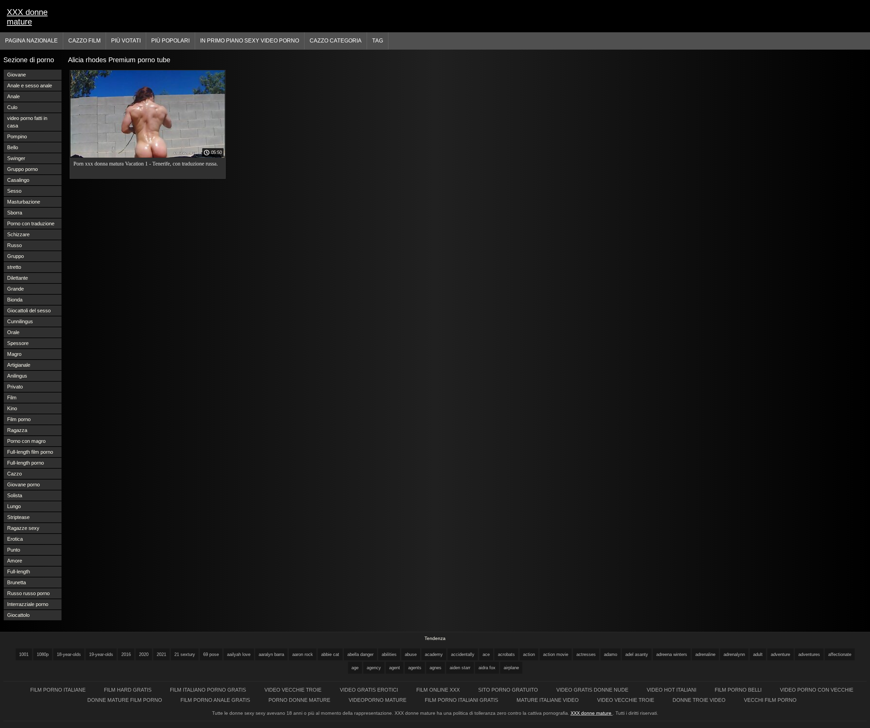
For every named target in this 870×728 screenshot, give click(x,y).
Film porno (19, 419)
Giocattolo (18, 615)
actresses (586, 654)
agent (394, 667)
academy (434, 654)
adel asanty (636, 654)
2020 (144, 654)
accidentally (462, 654)
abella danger (360, 654)
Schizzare (18, 234)
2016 (126, 654)
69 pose (211, 654)
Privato (15, 386)
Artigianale (18, 365)
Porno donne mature (300, 700)
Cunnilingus (20, 321)
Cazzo (14, 473)
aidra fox (486, 667)
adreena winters (671, 654)
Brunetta (16, 582)
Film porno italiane (58, 690)
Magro (14, 354)
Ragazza (17, 430)
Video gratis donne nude (593, 690)
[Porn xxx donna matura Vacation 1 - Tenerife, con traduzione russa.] (147, 156)
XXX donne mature (27, 16)
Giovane (16, 74)
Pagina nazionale (31, 41)
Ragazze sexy (23, 528)
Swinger (16, 158)
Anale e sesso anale (29, 85)
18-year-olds (69, 654)
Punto (13, 550)
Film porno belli (739, 690)
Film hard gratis (128, 690)
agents (414, 667)
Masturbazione (23, 202)
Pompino (17, 136)
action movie (555, 654)
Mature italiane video (548, 700)
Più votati (126, 41)
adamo (610, 654)
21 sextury (184, 654)
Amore (14, 561)
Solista (14, 495)
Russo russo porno (28, 593)
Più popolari (170, 41)
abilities (389, 654)
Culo (12, 107)
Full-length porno (25, 463)
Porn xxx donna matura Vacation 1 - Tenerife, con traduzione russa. (145, 164)
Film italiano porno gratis (208, 690)
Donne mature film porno (125, 700)
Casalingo (18, 180)
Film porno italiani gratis (462, 700)
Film (12, 397)
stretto (14, 267)
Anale (13, 96)
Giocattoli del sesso (29, 310)
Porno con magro (26, 441)
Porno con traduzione (30, 223)
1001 (24, 654)
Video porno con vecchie (816, 690)
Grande (15, 289)
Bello (12, 147)
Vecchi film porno (770, 700)
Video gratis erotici (369, 690)
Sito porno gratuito (508, 690)
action (529, 654)
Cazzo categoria (336, 41)
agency (374, 667)
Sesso (14, 191)
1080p (43, 654)
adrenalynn (734, 654)
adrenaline (705, 654)
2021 (161, 654)
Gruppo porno (22, 169)
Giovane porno (23, 484)
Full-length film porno (30, 452)
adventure (780, 654)
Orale (13, 332)
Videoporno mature (378, 700)
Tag (377, 41)
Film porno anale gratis (215, 700)
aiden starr (460, 667)
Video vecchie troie (293, 690)
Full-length (18, 571)
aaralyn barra (271, 654)
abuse (411, 654)
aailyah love (238, 654)
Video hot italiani (672, 690)
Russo (14, 245)
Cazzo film (84, 41)
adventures (809, 654)
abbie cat (330, 654)
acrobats (506, 654)
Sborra (14, 212)
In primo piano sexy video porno (249, 41)
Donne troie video (700, 700)
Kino (12, 408)
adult (758, 654)
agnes (435, 667)
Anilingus (17, 376)
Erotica (15, 539)
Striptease (18, 517)
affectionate (839, 654)
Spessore (18, 343)
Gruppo (15, 256)
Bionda (14, 299)
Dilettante (17, 278)
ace (486, 654)
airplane (511, 667)
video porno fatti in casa (27, 121)
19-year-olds (101, 654)
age (355, 667)
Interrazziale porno (27, 604)
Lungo (14, 506)
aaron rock (302, 654)
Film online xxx (438, 690)
